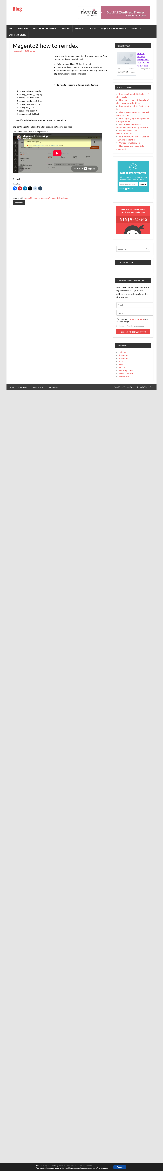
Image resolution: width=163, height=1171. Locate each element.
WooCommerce (126, 373)
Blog (17, 8)
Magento (66, 28)
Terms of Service (136, 319)
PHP (10, 28)
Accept (119, 1167)
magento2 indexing (60, 198)
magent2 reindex (32, 198)
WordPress (23, 28)
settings (104, 1168)
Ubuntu (122, 367)
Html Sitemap (52, 387)
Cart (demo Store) (17, 34)
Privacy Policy (37, 387)
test (121, 364)
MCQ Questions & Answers (113, 28)
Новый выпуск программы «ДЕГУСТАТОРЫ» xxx (143, 59)
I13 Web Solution (125, 262)
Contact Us (136, 28)
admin (32, 50)
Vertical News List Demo (130, 142)
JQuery (93, 28)
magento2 (80, 28)
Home (12, 387)
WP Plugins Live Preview (44, 28)
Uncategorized (126, 370)
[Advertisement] (32, 69)
